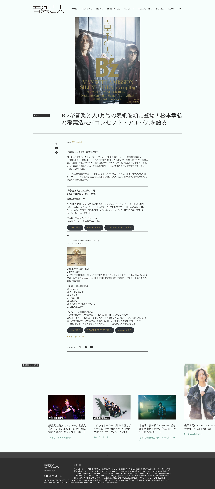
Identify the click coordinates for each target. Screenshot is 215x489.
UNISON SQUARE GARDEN (55, 480)
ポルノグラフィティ (113, 480)
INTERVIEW (113, 9)
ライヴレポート (80, 469)
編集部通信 (123, 469)
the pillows (160, 476)
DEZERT (105, 471)
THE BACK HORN (94, 478)
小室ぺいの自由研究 (131, 471)
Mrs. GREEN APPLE (96, 476)
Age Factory (99, 482)
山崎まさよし (98, 480)
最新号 (104, 469)
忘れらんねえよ (161, 480)
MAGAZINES (145, 9)
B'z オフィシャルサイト (77, 337)
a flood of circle (116, 471)
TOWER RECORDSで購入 (119, 227)
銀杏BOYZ (128, 473)
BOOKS (160, 9)
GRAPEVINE (146, 471)
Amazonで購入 (94, 227)
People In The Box (75, 480)
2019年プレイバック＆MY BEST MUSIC (138, 480)
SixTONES (118, 478)
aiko (91, 482)
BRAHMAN (128, 478)
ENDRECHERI (159, 478)
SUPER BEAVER (80, 476)
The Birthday (108, 478)
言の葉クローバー (153, 469)
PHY (81, 473)
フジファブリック (113, 476)
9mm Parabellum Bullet (98, 473)
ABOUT (172, 9)
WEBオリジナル (94, 469)
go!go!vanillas (164, 473)
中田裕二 (112, 473)
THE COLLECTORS (142, 473)
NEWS (99, 9)
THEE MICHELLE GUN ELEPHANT (74, 482)
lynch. (150, 478)
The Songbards (112, 482)
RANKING (87, 9)
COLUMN (129, 9)
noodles (154, 473)
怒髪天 (131, 469)
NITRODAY (156, 471)
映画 (86, 473)
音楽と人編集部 (77, 142)
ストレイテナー (140, 478)
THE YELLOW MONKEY (144, 476)
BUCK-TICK (140, 469)
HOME (74, 9)
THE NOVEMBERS (51, 482)
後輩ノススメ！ (127, 476)
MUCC (120, 473)
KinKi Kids (88, 480)
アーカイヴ (112, 469)
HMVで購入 (75, 227)
